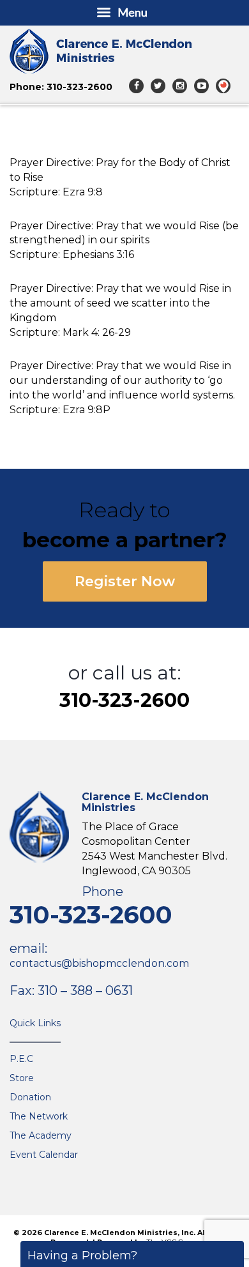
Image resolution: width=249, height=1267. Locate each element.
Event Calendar (44, 1154)
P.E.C (21, 1059)
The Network (39, 1116)
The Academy (41, 1135)
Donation (30, 1097)
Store (22, 1078)
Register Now (125, 581)
